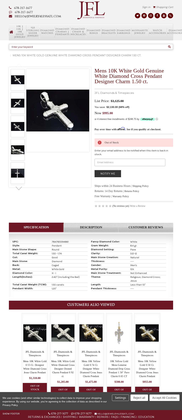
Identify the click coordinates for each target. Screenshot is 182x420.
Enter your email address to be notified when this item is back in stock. (131, 152)
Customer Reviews (146, 227)
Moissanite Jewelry (140, 32)
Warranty (86, 417)
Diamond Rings (94, 32)
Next (18, 188)
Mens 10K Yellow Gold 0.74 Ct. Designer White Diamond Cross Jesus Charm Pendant (91, 369)
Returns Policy (131, 191)
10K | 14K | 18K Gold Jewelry (19, 31)
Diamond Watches (47, 32)
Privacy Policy (10, 405)
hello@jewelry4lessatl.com (115, 413)
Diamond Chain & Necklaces (78, 32)
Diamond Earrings (124, 32)
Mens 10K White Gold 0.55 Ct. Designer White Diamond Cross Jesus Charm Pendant (35, 367)
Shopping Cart (164, 7)
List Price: (102, 101)
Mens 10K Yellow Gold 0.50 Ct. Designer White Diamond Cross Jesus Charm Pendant (147, 369)
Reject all (139, 398)
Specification (36, 227)
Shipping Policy (140, 186)
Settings (120, 398)
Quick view (35, 332)
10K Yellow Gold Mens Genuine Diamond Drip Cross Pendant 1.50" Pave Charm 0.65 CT (119, 369)
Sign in (146, 7)
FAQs (114, 417)
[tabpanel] (18, 80)
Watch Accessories (157, 32)
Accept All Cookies (164, 398)
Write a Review (137, 206)
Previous (18, 65)
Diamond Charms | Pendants (62, 32)
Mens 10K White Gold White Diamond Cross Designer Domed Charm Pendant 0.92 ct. (63, 369)
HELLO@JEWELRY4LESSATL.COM (38, 16)
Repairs (102, 417)
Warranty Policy (121, 196)
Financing (128, 417)
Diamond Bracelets (109, 32)
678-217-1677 (23, 8)
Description (91, 227)
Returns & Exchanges (44, 417)
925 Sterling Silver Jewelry (32, 32)
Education (146, 417)
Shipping (69, 417)
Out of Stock (34, 388)
